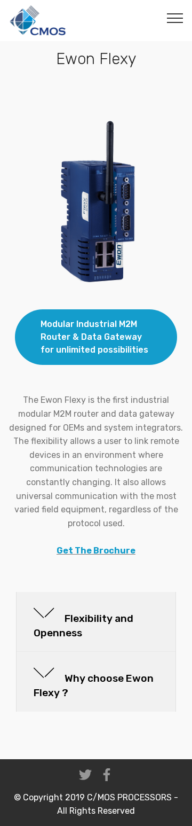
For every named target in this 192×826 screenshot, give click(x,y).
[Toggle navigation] (175, 17)
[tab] (96, 622)
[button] (96, 622)
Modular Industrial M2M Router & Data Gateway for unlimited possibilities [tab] (94, 337)
